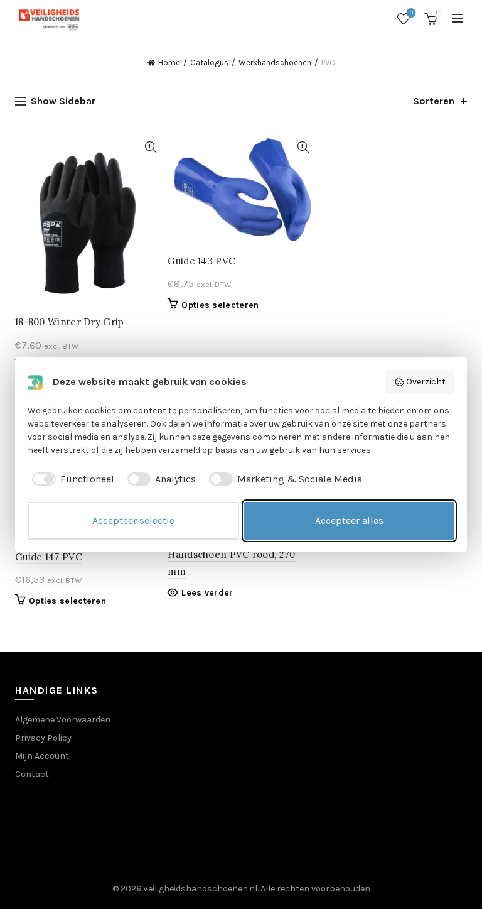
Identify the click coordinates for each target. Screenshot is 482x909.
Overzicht (426, 381)
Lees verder (207, 592)
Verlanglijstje (411, 12)
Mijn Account (42, 756)
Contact (32, 774)
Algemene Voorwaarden (62, 719)
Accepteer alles (349, 520)
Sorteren (433, 101)
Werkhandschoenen (274, 62)
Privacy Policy (43, 737)
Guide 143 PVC (201, 261)
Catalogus (209, 62)
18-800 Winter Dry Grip (69, 322)
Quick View (150, 147)
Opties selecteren (220, 305)
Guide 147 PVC (48, 557)
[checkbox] (71, 479)
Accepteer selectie (133, 520)
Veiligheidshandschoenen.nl (200, 888)
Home (169, 62)
